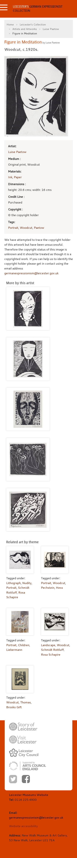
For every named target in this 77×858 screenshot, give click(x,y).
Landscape (48, 645)
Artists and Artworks (24, 29)
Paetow (39, 228)
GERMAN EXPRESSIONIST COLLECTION (37, 8)
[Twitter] (13, 779)
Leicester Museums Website (28, 795)
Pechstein (47, 588)
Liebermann (14, 650)
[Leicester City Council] (23, 752)
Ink (10, 177)
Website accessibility (23, 826)
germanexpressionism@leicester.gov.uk (31, 273)
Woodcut (26, 228)
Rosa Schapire (50, 654)
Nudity (26, 583)
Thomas (25, 702)
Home (10, 24)
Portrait (13, 228)
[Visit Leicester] (23, 740)
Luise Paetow (51, 29)
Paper (18, 177)
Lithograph (13, 583)
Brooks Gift (14, 707)
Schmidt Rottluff (52, 650)
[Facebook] (26, 779)
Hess (59, 588)
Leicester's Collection (33, 24)
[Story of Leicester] (23, 727)
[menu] (3, 7)
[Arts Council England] (27, 766)
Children (23, 645)
